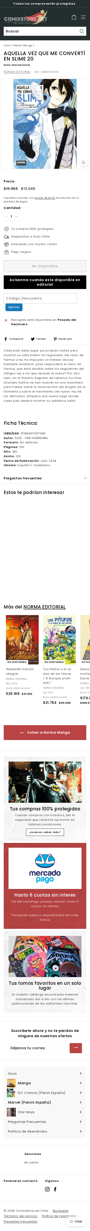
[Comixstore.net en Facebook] (55, 1189)
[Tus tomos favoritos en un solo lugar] (45, 956)
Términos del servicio (21, 1216)
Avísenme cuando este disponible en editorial (45, 282)
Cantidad (12, 208)
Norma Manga (23, 45)
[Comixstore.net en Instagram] (47, 1189)
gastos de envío (44, 198)
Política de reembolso (59, 1216)
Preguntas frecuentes (20, 1221)
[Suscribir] (76, 1048)
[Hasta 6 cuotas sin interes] (45, 868)
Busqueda (61, 1211)
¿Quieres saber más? (45, 832)
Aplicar (14, 307)
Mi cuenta (31, 1162)
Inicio (7, 45)
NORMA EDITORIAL (17, 72)
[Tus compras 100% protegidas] (45, 782)
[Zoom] (84, 163)
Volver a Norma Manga (48, 732)
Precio (9, 181)
